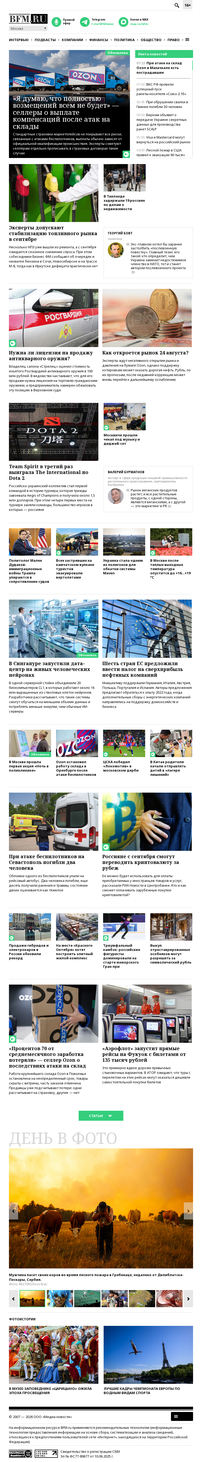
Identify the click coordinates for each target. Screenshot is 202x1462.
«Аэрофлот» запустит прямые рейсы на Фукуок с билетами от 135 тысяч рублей (144, 1054)
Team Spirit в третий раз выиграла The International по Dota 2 (48, 472)
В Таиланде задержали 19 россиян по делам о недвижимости (124, 202)
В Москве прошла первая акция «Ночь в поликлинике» (29, 765)
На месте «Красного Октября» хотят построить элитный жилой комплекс (74, 951)
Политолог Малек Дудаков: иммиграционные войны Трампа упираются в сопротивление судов (29, 571)
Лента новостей (152, 54)
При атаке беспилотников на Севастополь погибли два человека (46, 862)
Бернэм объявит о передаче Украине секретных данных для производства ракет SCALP (162, 121)
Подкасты (45, 39)
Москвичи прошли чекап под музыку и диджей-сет (122, 439)
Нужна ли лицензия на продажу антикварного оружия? (51, 355)
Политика (124, 39)
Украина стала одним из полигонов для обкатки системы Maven (123, 566)
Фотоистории (22, 1319)
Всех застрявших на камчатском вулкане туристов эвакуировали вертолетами (75, 568)
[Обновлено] (53, 602)
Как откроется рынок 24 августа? (145, 352)
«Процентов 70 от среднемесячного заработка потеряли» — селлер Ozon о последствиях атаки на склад (47, 1057)
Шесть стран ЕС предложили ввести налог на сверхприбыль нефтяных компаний (142, 669)
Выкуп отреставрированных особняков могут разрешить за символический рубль (170, 953)
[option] (101, 1208)
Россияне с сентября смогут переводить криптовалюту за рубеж (140, 862)
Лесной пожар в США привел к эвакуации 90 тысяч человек (161, 155)
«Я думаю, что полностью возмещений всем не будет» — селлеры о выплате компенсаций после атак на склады (66, 112)
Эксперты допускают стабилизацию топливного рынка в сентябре (53, 233)
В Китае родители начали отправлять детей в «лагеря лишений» (168, 768)
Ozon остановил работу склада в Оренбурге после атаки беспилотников (76, 768)
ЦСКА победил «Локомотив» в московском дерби (121, 765)
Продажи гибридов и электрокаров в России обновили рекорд (29, 951)
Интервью (19, 39)
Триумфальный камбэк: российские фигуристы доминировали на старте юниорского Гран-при (121, 956)
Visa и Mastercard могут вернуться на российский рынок (163, 139)
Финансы (98, 39)
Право (174, 39)
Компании (72, 39)
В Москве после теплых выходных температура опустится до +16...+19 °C (170, 568)
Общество (151, 39)
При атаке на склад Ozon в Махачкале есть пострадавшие (159, 68)
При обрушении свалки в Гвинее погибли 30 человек (162, 104)
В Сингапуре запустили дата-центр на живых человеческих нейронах (49, 669)
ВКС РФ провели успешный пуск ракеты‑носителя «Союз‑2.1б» (161, 89)
